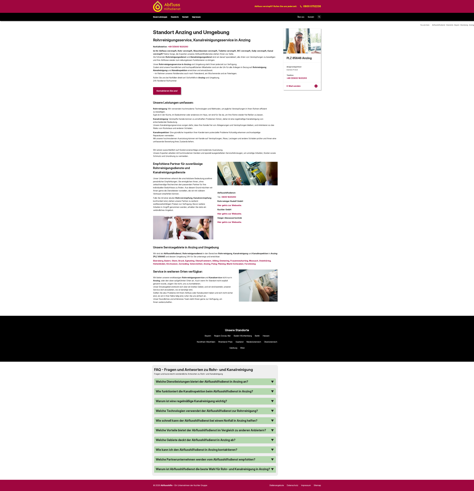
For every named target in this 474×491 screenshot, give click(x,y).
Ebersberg (158, 261)
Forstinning (250, 264)
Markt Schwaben (235, 264)
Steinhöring (265, 261)
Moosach (253, 261)
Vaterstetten (196, 264)
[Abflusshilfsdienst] (166, 6)
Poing (214, 264)
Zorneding (184, 264)
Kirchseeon (172, 264)
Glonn (174, 261)
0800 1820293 (229, 197)
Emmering (224, 261)
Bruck (181, 261)
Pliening (222, 264)
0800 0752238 (312, 6)
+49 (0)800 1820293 (178, 46)
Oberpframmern (203, 261)
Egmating (189, 261)
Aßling (215, 261)
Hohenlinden (159, 264)
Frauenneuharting (239, 261)
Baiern (167, 261)
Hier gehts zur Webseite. (229, 205)
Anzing (207, 264)
